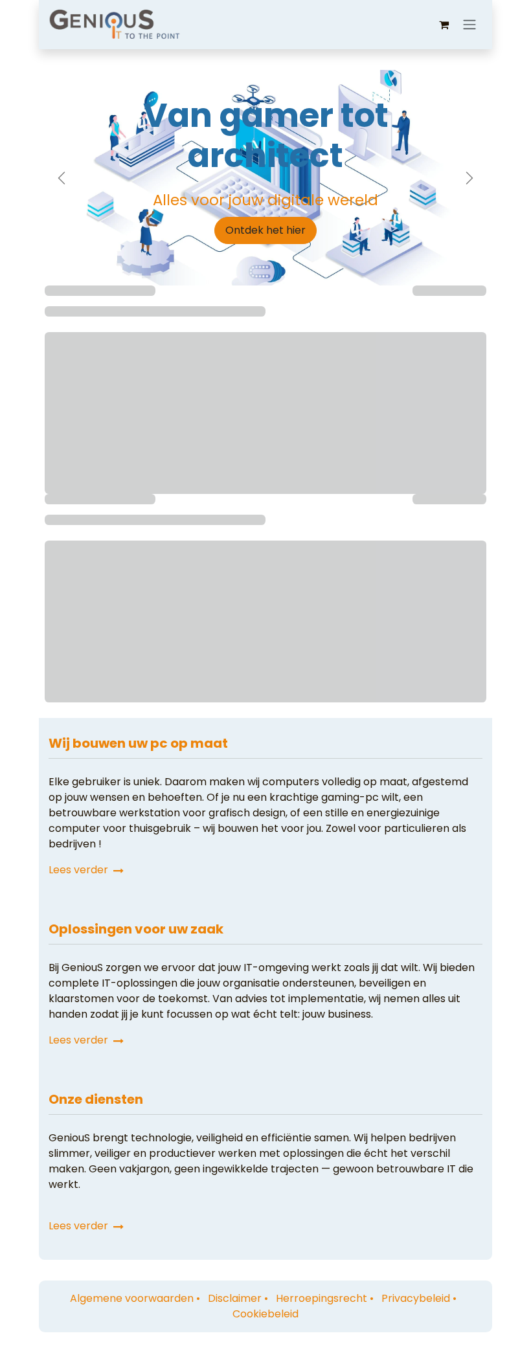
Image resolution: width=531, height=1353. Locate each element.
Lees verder (80, 869)
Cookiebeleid (265, 1313)
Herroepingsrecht (321, 1298)
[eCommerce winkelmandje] (444, 25)
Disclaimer (235, 1298)
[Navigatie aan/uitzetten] (469, 25)
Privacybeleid (415, 1298)
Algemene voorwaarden (132, 1298)
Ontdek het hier (265, 230)
